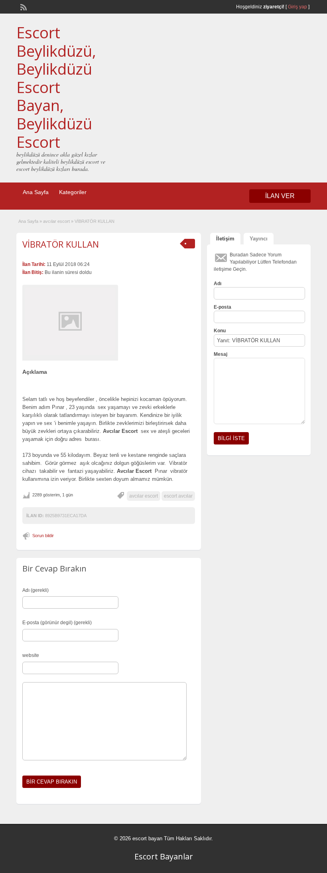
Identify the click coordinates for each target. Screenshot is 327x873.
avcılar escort (56, 221)
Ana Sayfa (36, 192)
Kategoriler (73, 192)
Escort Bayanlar (163, 856)
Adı (217, 283)
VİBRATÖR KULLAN (60, 244)
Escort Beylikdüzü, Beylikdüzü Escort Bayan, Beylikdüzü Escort (56, 87)
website (30, 655)
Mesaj (220, 354)
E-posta (222, 307)
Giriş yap (297, 7)
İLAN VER (280, 195)
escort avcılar (178, 496)
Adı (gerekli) (35, 590)
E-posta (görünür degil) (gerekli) (57, 622)
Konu (220, 330)
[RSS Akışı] (23, 6)
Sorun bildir (43, 535)
